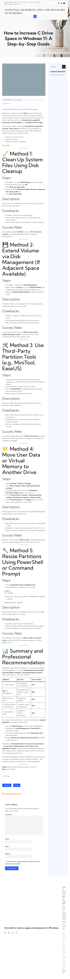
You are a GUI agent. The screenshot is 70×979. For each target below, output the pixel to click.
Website (7, 854)
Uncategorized (6, 103)
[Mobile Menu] (35, 16)
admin (20, 100)
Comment (8, 814)
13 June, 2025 (7, 100)
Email (7, 846)
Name (7, 839)
